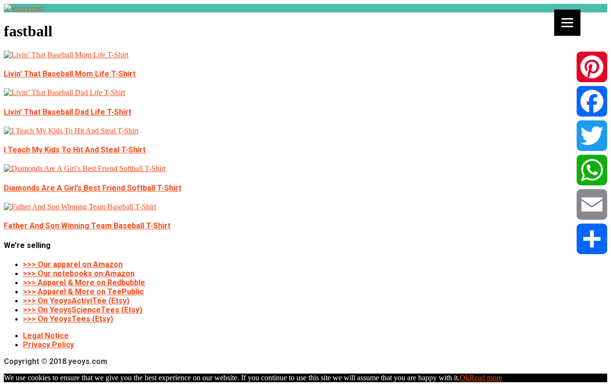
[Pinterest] (592, 67)
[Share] (592, 239)
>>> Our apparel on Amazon (73, 264)
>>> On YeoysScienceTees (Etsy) (82, 309)
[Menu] (567, 23)
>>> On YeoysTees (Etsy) (68, 318)
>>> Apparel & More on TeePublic (83, 291)
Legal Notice (46, 335)
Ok (464, 378)
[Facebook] (592, 101)
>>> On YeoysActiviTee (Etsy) (76, 300)
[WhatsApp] (592, 170)
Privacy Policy (48, 344)
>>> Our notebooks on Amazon (79, 273)
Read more (485, 378)
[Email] (592, 204)
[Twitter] (592, 135)
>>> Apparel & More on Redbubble (84, 282)
